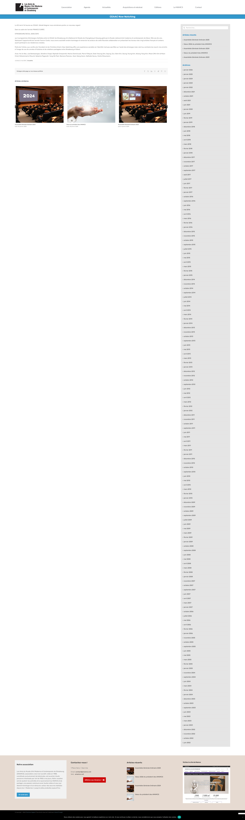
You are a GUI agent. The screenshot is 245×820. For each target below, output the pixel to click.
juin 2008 (187, 555)
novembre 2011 (189, 419)
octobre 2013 (188, 336)
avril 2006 (187, 625)
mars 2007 (187, 603)
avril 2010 (187, 485)
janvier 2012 (188, 410)
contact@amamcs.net (83, 772)
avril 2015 (187, 262)
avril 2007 (187, 598)
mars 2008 (187, 568)
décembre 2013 (189, 327)
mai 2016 (187, 210)
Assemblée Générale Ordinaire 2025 (196, 40)
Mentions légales (30, 812)
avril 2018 (187, 140)
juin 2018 (187, 131)
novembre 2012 (189, 376)
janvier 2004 (188, 694)
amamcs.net (79, 774)
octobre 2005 (188, 642)
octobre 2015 (188, 240)
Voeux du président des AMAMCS (91, 104)
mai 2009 (187, 528)
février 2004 (188, 690)
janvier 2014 (188, 323)
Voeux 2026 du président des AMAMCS (198, 44)
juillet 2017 (187, 179)
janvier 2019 (188, 122)
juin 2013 (187, 345)
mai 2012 (187, 393)
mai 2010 (187, 480)
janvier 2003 (188, 725)
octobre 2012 (188, 380)
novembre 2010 (189, 463)
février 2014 (188, 319)
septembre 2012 (189, 384)
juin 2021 (187, 105)
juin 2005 (187, 651)
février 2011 (188, 450)
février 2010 (188, 493)
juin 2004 (187, 681)
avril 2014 (187, 310)
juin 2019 (187, 114)
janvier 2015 (188, 275)
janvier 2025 (188, 74)
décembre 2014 (189, 279)
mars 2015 (187, 266)
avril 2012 (187, 397)
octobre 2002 (188, 738)
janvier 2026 (188, 70)
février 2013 (188, 362)
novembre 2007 (189, 581)
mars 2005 (187, 659)
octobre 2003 (188, 703)
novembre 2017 (189, 162)
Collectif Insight (58, 812)
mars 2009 (187, 533)
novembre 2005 (189, 638)
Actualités (30, 60)
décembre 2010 (189, 459)
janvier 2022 (188, 87)
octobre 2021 (188, 96)
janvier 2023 (188, 83)
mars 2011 (187, 445)
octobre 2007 (188, 585)
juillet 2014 (188, 297)
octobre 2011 (188, 424)
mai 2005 (187, 655)
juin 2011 (187, 432)
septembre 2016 (189, 201)
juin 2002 (187, 743)
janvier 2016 (188, 227)
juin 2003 (187, 712)
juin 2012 (187, 389)
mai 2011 (187, 437)
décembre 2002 (189, 729)
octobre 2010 (188, 467)
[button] (16, 106)
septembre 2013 (189, 341)
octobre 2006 (188, 611)
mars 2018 (187, 144)
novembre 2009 (189, 507)
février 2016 (188, 223)
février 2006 (188, 629)
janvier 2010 (188, 498)
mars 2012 (187, 402)
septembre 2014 (189, 293)
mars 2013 (187, 358)
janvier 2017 (188, 192)
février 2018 (188, 148)
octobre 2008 (188, 546)
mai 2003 (187, 716)
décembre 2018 (189, 127)
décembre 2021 (189, 92)
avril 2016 (187, 214)
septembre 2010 (189, 472)
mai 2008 (187, 559)
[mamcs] (206, 766)
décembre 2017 (189, 157)
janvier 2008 (188, 576)
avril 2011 (187, 441)
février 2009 (188, 537)
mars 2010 (187, 489)
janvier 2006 (188, 633)
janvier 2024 (188, 79)
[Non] (243, 817)
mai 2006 (187, 620)
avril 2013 (187, 354)
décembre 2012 (189, 371)
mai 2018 (187, 135)
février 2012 (188, 406)
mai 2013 (187, 349)
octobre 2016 (188, 197)
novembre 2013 (189, 332)
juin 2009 (187, 524)
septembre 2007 (189, 590)
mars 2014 (187, 314)
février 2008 (188, 572)
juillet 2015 (188, 249)
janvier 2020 (188, 109)
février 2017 (188, 188)
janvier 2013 (188, 367)
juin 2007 (187, 594)
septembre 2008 (190, 550)
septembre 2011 (189, 428)
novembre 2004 (189, 673)
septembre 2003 (190, 708)
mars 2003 (187, 721)
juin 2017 (187, 183)
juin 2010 (187, 476)
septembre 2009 (190, 515)
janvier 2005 (188, 668)
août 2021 (187, 100)
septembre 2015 (189, 244)
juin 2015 (187, 253)
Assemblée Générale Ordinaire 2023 (143, 104)
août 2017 (187, 175)
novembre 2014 (189, 284)
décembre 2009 (189, 502)
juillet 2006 (188, 616)
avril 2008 (187, 563)
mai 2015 (187, 258)
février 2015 (188, 271)
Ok (179, 817)
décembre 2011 (189, 415)
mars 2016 (187, 218)
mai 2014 (187, 306)
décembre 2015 (189, 231)
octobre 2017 (188, 166)
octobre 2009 (188, 511)
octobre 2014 (188, 288)
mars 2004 (187, 686)
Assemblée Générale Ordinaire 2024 (39, 104)
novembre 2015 (189, 236)
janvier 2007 (188, 607)
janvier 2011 (188, 454)
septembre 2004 (190, 677)
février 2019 (188, 118)
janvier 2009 (188, 542)
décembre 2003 (189, 699)
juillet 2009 (188, 520)
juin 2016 (187, 205)
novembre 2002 (189, 734)
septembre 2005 (190, 646)
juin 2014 (187, 301)
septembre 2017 (189, 170)
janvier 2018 (188, 153)
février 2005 (188, 664)
